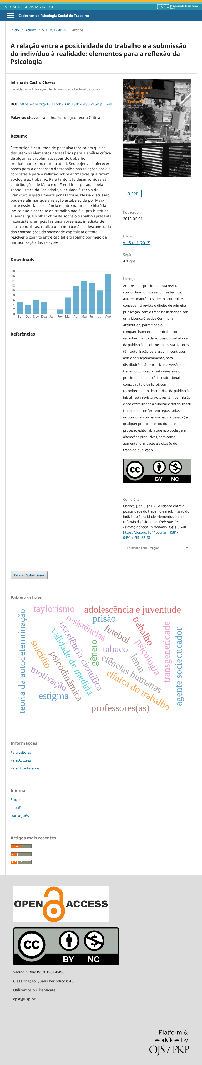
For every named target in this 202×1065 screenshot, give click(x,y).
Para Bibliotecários (25, 768)
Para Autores (21, 760)
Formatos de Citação (143, 548)
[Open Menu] (10, 15)
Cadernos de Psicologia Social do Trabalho (53, 15)
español (17, 807)
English (17, 799)
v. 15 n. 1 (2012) (54, 30)
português (20, 815)
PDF (134, 193)
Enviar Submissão (29, 575)
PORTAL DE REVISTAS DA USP (28, 7)
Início (15, 30)
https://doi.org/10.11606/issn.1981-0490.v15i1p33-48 (65, 104)
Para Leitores (21, 752)
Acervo (30, 30)
